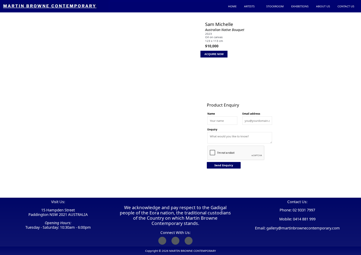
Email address (251, 113)
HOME (232, 6)
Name (211, 113)
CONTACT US (345, 6)
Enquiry (212, 129)
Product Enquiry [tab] (218, 95)
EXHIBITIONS (300, 6)
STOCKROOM (275, 6)
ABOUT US (323, 6)
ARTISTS (249, 6)
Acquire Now (214, 54)
